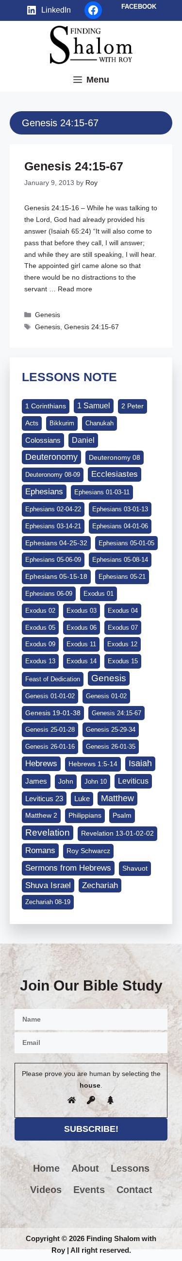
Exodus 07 (123, 627)
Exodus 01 (98, 593)
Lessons (130, 1168)
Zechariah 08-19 (47, 902)
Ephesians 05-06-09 (53, 559)
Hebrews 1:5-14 (92, 764)
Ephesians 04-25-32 (56, 543)
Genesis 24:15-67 (73, 166)
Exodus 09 (40, 644)
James (36, 781)
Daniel (83, 440)
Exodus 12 (122, 644)
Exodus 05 (40, 627)
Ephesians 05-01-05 (126, 543)
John (65, 781)
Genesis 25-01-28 (50, 729)
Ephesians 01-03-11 (102, 492)
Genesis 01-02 (106, 696)
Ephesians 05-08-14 (120, 559)
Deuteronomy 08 (114, 457)
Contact (134, 1189)
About (85, 1168)
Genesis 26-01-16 (50, 746)
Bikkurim (62, 423)
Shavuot (135, 868)
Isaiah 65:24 (70, 231)
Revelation (47, 832)
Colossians (43, 440)
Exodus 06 (81, 627)
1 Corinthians (45, 406)
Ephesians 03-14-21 (53, 526)
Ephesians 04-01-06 (120, 526)
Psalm (122, 815)
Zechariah (100, 885)
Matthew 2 (41, 815)
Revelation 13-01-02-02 (117, 833)
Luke (82, 799)
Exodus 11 (81, 644)
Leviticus (133, 781)
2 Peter (132, 406)
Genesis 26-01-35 (110, 746)
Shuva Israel (48, 885)
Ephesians (44, 491)
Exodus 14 (81, 661)
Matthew (117, 798)
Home (46, 1168)
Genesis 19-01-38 (53, 713)
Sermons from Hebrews (68, 868)
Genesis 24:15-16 (51, 208)
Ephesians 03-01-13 (120, 509)
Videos (46, 1189)
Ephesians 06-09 (48, 593)
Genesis (47, 315)
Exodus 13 (40, 661)
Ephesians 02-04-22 (53, 509)
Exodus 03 (81, 610)
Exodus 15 (123, 661)
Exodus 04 (123, 610)
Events (89, 1189)
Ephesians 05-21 (122, 576)
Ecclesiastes (114, 474)
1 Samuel (93, 406)
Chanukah (99, 423)
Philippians (84, 815)
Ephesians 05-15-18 (56, 576)
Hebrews (41, 763)
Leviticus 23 (44, 798)
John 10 (95, 781)
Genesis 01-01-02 (50, 696)
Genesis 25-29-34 (110, 729)
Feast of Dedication (52, 679)
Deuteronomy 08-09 (52, 474)
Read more (75, 289)
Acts (31, 423)
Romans (40, 850)
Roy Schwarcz (88, 851)
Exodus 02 (40, 610)
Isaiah (140, 763)
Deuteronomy (51, 457)
